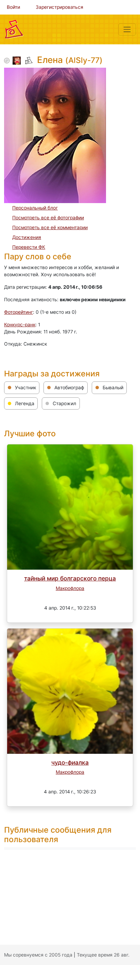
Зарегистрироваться (59, 7)
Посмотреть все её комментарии (50, 227)
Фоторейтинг (18, 312)
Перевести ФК (28, 247)
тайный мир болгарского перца (70, 578)
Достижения (26, 237)
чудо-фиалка (70, 762)
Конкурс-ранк (19, 324)
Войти (13, 7)
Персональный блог (35, 208)
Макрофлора (70, 588)
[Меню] (127, 29)
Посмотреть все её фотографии (48, 217)
